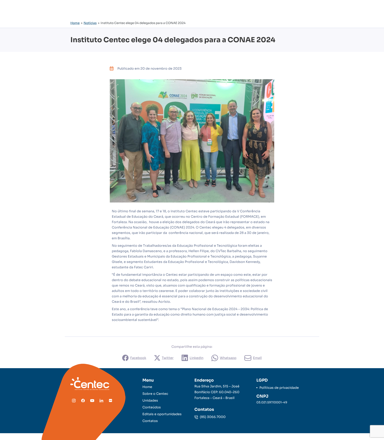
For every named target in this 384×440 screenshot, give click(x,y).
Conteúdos (151, 407)
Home (75, 23)
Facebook (138, 358)
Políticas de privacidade (279, 388)
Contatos (150, 421)
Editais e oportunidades (162, 414)
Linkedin (196, 358)
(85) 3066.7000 (212, 417)
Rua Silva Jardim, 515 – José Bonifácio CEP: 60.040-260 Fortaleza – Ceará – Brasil (216, 392)
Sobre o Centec (155, 394)
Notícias (90, 23)
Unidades (150, 400)
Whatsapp (228, 358)
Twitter (168, 358)
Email (257, 358)
